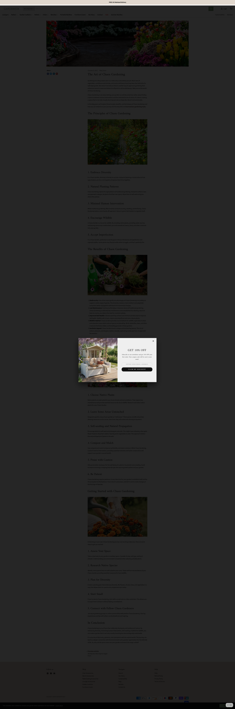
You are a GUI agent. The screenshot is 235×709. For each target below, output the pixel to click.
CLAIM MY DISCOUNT (137, 369)
